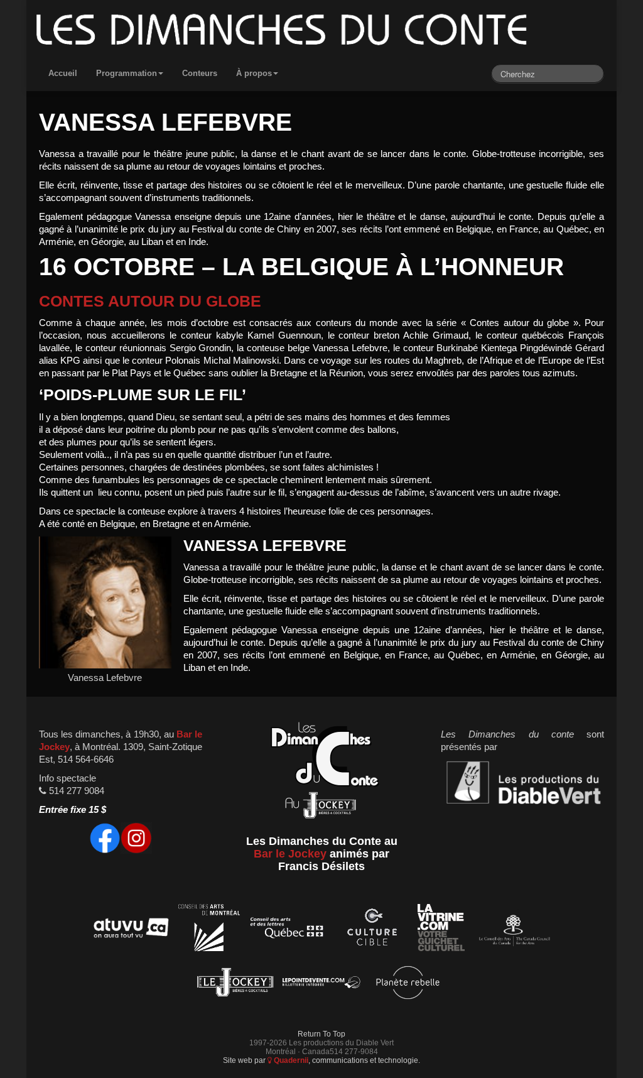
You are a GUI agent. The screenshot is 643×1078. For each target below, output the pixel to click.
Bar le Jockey (290, 853)
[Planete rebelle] (407, 985)
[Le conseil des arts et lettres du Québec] (287, 930)
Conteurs (199, 73)
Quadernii (290, 1060)
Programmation (126, 73)
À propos (254, 73)
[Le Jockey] (235, 985)
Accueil (62, 73)
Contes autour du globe (150, 301)
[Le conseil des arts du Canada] (512, 930)
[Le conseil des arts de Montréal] (209, 930)
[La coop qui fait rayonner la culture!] (372, 930)
